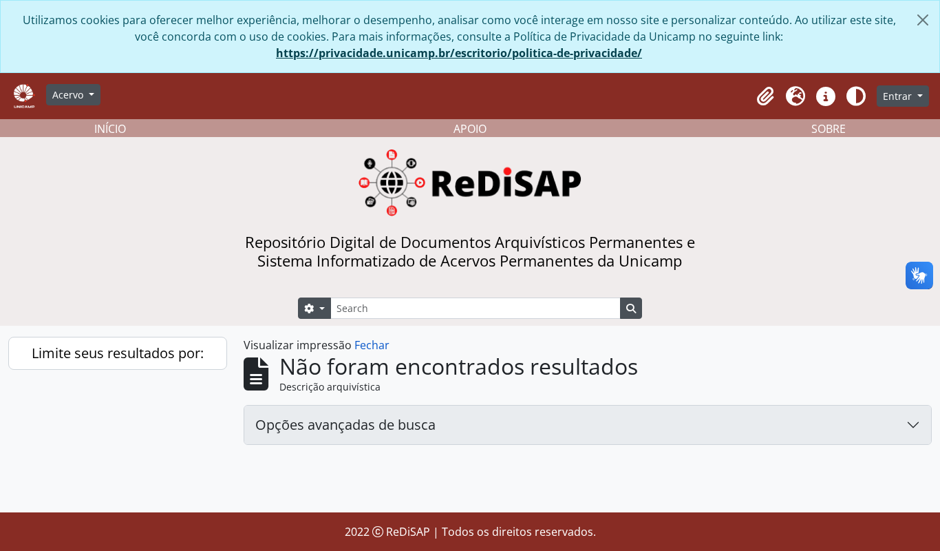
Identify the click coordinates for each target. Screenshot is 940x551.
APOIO (470, 128)
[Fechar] (922, 20)
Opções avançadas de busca (345, 424)
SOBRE (828, 128)
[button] (765, 96)
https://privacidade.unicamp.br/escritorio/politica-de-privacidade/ (459, 53)
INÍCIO (110, 128)
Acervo (69, 94)
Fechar (371, 345)
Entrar (899, 96)
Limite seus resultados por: (118, 353)
